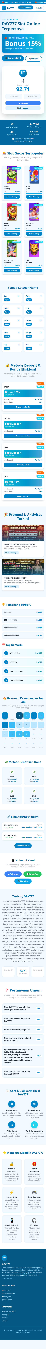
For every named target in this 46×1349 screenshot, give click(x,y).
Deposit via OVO (23, 465)
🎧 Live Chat (23, 881)
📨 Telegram (23, 103)
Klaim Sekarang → (11, 553)
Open (7, 300)
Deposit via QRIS (23, 496)
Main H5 (39, 8)
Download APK (25, 7)
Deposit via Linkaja (23, 436)
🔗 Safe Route (7, 1300)
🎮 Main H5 (34, 59)
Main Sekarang (12, 197)
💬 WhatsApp (32, 874)
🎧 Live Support (23, 108)
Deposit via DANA (23, 407)
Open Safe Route (23, 846)
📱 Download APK (13, 58)
